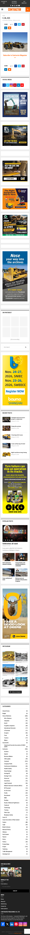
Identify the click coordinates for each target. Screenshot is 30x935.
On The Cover (7, 790)
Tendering (4, 849)
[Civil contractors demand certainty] (8, 557)
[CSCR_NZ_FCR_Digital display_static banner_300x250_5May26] (15, 145)
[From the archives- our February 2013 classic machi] (8, 657)
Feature (4, 822)
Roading (6, 800)
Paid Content (5, 834)
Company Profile (8, 763)
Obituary (4, 832)
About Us (3, 901)
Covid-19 (4, 817)
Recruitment (7, 795)
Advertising (3, 904)
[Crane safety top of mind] (6, 445)
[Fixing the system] (6, 428)
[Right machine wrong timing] (6, 454)
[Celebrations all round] (15, 533)
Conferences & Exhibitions (10, 766)
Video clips (7, 812)
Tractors (6, 738)
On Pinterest (7, 312)
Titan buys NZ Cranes (17, 435)
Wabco (6, 740)
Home (2, 899)
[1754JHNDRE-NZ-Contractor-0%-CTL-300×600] (15, 638)
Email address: (4, 884)
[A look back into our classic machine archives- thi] (21, 657)
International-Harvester (10, 728)
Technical (6, 805)
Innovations (7, 780)
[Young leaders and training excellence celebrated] (21, 557)
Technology (7, 807)
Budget (4, 713)
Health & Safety (8, 768)
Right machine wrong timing (19, 452)
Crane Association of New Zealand (10, 819)
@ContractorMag (15, 339)
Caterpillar (6, 720)
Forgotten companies (9, 725)
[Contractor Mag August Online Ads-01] (15, 209)
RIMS (5, 798)
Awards (6, 754)
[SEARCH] (26, 347)
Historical (6, 778)
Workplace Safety (8, 815)
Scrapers (6, 733)
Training (6, 810)
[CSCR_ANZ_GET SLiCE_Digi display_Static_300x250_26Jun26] (15, 181)
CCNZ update (7, 758)
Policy (4, 839)
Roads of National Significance (11, 802)
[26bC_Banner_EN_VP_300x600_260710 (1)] (15, 405)
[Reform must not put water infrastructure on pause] (21, 572)
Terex (5, 735)
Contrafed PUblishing (8, 20)
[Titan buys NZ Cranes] (6, 437)
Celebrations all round (10, 544)
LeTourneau (7, 730)
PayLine (4, 837)
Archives (6, 751)
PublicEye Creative (18, 933)
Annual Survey (5, 711)
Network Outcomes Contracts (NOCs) (13, 785)
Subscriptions (4, 908)
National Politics (6, 829)
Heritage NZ (7, 773)
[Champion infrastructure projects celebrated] (6, 419)
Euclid (5, 723)
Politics (4, 841)
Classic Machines (6, 716)
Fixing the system (16, 426)
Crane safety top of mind (18, 444)
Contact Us (3, 906)
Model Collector (6, 827)
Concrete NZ (5, 742)
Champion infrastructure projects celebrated (18, 418)
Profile (5, 793)
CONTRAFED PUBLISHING (14, 2)
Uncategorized (6, 854)
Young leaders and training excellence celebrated (20, 564)
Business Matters (8, 756)
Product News (5, 844)
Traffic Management (7, 851)
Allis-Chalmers (8, 718)
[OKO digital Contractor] (15, 513)
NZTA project (7, 788)
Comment (6, 761)
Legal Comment (8, 783)
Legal (3, 824)
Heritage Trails (8, 776)
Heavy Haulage (7, 771)
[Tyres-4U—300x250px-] (15, 235)
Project (4, 846)
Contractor (5, 749)
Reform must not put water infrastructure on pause (21, 580)
